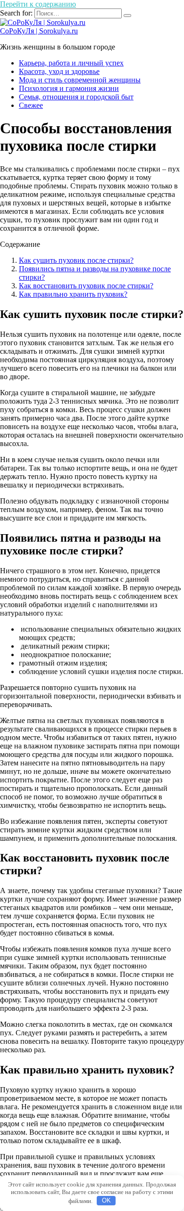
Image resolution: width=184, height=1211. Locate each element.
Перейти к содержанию (38, 4)
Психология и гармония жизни (69, 88)
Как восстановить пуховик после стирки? (86, 286)
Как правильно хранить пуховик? (73, 294)
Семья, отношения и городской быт (76, 97)
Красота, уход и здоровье (59, 71)
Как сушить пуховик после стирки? (76, 260)
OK (106, 1200)
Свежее (31, 105)
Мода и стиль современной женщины (80, 80)
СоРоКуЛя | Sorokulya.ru (39, 31)
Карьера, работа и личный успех (71, 63)
